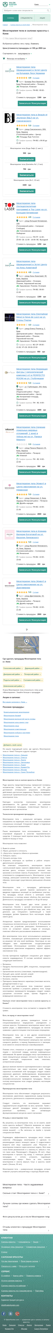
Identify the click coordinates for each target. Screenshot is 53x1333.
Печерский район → (32, 674)
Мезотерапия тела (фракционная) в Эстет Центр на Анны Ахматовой (31, 264)
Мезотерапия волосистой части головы (19, 719)
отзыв (35, 542)
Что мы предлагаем (9, 1261)
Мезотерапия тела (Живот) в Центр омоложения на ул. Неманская (31, 486)
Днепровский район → (12, 674)
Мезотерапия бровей (12, 716)
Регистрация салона (29, 1261)
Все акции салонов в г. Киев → (15, 702)
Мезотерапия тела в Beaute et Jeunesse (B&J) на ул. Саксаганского (31, 118)
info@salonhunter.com (10, 1305)
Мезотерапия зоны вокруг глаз (16, 722)
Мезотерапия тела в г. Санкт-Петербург (19, 772)
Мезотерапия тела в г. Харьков (15, 755)
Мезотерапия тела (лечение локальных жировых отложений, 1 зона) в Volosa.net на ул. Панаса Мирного (30, 433)
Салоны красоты (8, 1242)
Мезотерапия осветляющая (15, 729)
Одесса (21, 1325)
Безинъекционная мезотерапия (16, 712)
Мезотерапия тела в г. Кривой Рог (16, 767)
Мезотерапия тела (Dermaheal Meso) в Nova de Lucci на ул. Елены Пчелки (32, 317)
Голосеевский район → (13, 668)
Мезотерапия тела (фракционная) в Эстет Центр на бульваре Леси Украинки (31, 70)
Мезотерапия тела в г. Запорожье (16, 762)
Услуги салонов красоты (11, 1281)
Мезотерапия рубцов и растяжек (17, 733)
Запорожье (38, 1325)
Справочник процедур (35, 1247)
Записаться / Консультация (32, 103)
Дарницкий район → (33, 668)
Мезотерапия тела (11, 736)
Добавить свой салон (12, 745)
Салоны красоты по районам (13, 1286)
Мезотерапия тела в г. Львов (14, 765)
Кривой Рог (9, 1329)
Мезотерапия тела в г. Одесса (15, 757)
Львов (48, 1325)
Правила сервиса (33, 1276)
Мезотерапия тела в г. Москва (15, 770)
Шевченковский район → (13, 686)
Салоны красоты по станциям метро (16, 1291)
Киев (4, 1325)
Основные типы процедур (12, 1247)
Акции (42, 18)
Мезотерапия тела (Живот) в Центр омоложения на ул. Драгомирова (31, 584)
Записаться (26, 159)
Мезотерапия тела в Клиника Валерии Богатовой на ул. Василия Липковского (31, 534)
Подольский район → (12, 680)
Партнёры (39, 1291)
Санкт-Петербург (41, 1329)
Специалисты (26, 18)
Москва (24, 1329)
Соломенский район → (33, 680)
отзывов (36, 217)
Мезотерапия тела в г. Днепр (14, 760)
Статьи (4, 1252)
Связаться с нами (8, 1266)
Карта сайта (18, 1276)
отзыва (36, 78)
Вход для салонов (27, 1266)
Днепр (29, 1325)
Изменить (35, 44)
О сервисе (5, 1276)
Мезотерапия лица (11, 726)
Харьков (12, 1325)
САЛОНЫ (10, 18)
